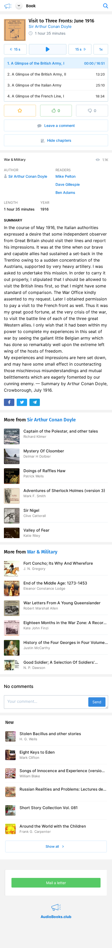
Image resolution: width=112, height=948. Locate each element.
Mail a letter (56, 883)
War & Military (15, 159)
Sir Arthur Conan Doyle (50, 26)
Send (96, 702)
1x (101, 49)
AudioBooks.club (56, 901)
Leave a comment (59, 125)
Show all (53, 846)
